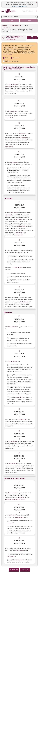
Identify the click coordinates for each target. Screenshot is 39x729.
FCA (19, 468)
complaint (8, 215)
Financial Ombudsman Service (15, 499)
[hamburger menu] (2, 11)
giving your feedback (19, 6)
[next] (35, 37)
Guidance (16, 58)
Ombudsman (12, 84)
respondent (9, 118)
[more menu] (36, 11)
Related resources (12, 61)
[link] (10, 11)
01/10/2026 (7, 54)
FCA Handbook (15, 25)
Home (4, 25)
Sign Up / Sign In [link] (27, 11)
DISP (26, 25)
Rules (7, 58)
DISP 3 (5, 27)
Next (23, 569)
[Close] (36, 2)
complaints (8, 86)
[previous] (29, 37)
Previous (15, 569)
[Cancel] (37, 43)
